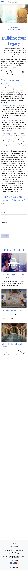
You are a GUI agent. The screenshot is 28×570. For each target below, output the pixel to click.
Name (3, 203)
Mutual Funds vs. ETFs (11, 310)
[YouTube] (16, 563)
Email (3, 213)
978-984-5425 (15, 546)
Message (4, 222)
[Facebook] (11, 563)
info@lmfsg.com (14, 560)
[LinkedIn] (14, 563)
